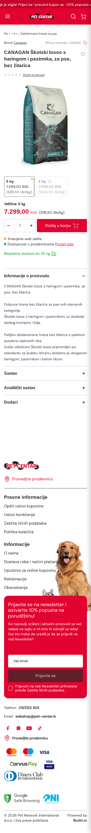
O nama (11, 553)
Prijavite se (45, 675)
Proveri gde (64, 244)
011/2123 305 (29, 707)
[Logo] (42, 16)
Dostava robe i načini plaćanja (32, 561)
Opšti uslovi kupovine (23, 506)
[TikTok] (40, 728)
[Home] (45, 465)
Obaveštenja (16, 587)
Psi (6, 34)
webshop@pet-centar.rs (35, 716)
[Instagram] (19, 728)
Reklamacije (15, 579)
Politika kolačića (19, 531)
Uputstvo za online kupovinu (30, 570)
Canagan (20, 43)
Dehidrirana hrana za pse (39, 34)
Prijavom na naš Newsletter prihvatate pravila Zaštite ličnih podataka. (46, 688)
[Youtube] (29, 728)
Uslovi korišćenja (19, 514)
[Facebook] (8, 728)
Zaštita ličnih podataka (25, 523)
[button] (7, 16)
